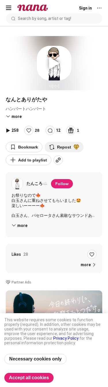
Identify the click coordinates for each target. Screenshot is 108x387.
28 (37, 130)
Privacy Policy (66, 338)
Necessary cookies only (35, 358)
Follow (62, 183)
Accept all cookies (29, 377)
